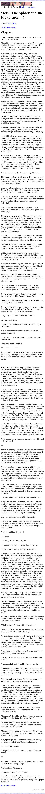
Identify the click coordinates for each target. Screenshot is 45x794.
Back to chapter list (8, 27)
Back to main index (27, 7)
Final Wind (12, 23)
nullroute (41, 789)
